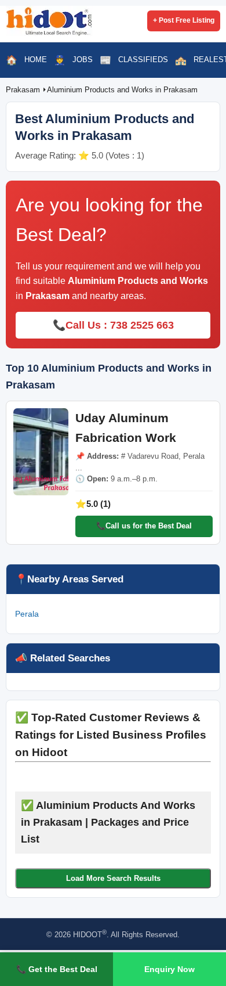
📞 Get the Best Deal (56, 969)
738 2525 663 (142, 325)
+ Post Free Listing (183, 20)
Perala (27, 613)
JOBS (82, 59)
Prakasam (24, 89)
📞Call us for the (144, 525)
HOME (35, 59)
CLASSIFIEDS (143, 59)
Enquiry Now (169, 969)
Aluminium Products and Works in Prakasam (122, 89)
